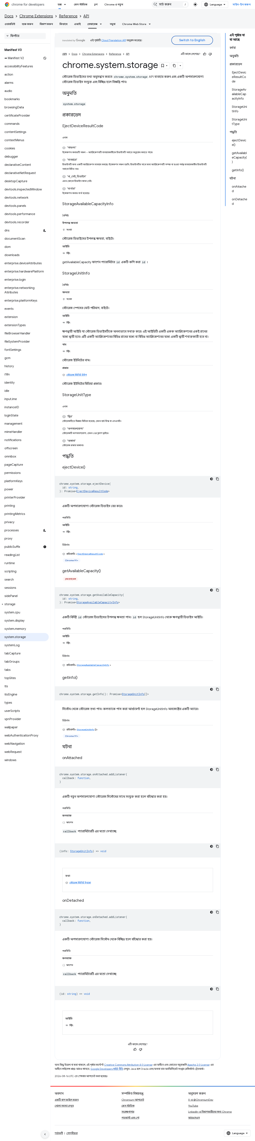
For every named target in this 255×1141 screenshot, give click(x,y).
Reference (68, 16)
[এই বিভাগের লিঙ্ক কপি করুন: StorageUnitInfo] (93, 273)
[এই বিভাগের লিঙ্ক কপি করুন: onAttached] (86, 758)
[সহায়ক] (204, 54)
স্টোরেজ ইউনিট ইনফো (80, 882)
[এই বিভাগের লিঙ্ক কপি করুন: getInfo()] (81, 677)
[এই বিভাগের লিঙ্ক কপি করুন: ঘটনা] (75, 747)
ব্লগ (96, 4)
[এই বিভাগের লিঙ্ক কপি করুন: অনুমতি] (80, 93)
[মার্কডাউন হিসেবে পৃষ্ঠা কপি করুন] (174, 65)
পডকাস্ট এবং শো (130, 1117)
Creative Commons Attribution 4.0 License (128, 1064)
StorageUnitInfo (133, 694)
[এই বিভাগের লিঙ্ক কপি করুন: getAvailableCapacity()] (104, 571)
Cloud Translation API (113, 40)
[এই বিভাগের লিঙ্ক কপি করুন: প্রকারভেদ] (84, 115)
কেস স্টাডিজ (80, 4)
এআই (77, 24)
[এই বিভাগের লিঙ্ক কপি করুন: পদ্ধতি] (77, 456)
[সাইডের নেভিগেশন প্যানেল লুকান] (45, 1134)
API (86, 16)
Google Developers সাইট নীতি (107, 1069)
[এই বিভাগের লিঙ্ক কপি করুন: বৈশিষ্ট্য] (73, 215)
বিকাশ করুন (46, 24)
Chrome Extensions (36, 16)
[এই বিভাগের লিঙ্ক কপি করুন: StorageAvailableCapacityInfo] (117, 204)
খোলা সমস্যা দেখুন (64, 1105)
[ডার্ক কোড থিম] (211, 479)
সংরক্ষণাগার (128, 1111)
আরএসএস (194, 1117)
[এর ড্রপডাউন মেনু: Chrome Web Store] (150, 24)
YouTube (193, 1105)
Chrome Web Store (134, 24)
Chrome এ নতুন (113, 4)
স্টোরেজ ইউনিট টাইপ (76, 374)
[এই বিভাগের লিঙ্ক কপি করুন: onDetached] (87, 900)
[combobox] (170, 4)
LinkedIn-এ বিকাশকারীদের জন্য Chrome (210, 1111)
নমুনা (112, 24)
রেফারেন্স (92, 24)
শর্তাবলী (59, 1133)
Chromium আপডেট (133, 1099)
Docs (8, 16)
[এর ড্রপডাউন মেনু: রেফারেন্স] (101, 24)
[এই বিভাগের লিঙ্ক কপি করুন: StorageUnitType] (95, 395)
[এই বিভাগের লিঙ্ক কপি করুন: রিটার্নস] (73, 544)
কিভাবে (63, 24)
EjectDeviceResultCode (92, 491)
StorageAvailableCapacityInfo (97, 602)
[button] (24, 604)
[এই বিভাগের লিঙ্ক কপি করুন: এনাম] (72, 137)
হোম (64, 54)
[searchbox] (25, 36)
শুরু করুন (27, 24)
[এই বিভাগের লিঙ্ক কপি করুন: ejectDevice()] (89, 467)
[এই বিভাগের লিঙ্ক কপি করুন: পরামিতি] (75, 517)
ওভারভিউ (9, 24)
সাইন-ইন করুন (242, 4)
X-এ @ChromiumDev (200, 1099)
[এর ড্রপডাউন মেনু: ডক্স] (66, 4)
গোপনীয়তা (72, 1133)
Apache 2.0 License (198, 1064)
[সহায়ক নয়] (210, 54)
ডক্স (60, 4)
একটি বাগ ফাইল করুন (67, 1099)
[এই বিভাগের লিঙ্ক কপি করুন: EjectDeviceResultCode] (107, 126)
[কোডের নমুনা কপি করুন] (217, 479)
